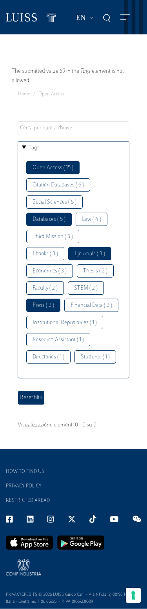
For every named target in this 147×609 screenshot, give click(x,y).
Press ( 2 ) (43, 305)
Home (24, 94)
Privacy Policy (24, 486)
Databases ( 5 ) (49, 219)
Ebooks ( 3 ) (45, 254)
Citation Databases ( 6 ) (58, 185)
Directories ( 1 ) (48, 357)
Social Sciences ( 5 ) (54, 202)
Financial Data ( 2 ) (91, 305)
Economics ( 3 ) (50, 271)
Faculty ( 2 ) (45, 288)
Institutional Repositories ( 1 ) (65, 323)
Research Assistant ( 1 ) (58, 340)
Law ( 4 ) (91, 219)
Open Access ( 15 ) (53, 168)
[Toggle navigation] (125, 17)
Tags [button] (34, 148)
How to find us (25, 471)
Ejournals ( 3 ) (89, 254)
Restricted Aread (28, 500)
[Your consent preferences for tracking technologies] (133, 595)
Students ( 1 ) (95, 357)
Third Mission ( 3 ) (53, 237)
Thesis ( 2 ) (95, 271)
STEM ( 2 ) (86, 288)
